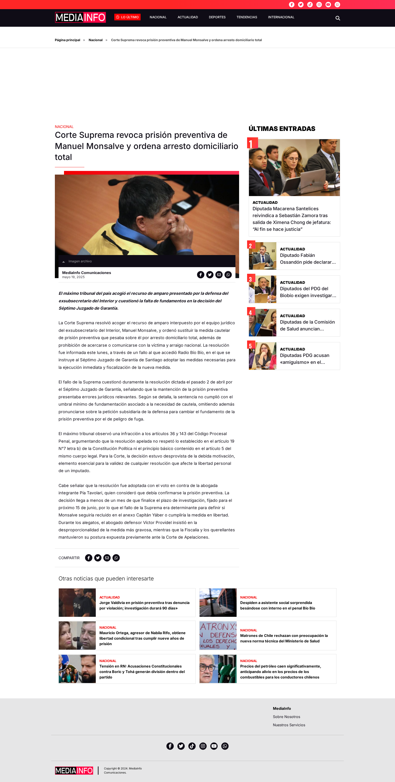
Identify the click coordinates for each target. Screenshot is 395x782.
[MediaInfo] (80, 17)
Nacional (158, 17)
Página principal (67, 40)
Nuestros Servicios (289, 725)
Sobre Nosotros (286, 716)
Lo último (130, 17)
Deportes (217, 17)
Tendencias (247, 17)
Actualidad (188, 17)
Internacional (281, 17)
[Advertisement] (197, 90)
